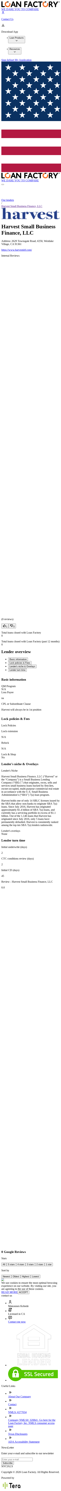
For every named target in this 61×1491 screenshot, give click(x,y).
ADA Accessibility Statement (23, 1441)
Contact (12, 1404)
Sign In (5, 59)
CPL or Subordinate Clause (16, 703)
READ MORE (9, 1292)
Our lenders (7, 200)
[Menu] (2, 184)
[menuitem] (16, 39)
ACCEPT (23, 1292)
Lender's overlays (10, 830)
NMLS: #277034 (17, 1412)
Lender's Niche (9, 770)
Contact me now (17, 1321)
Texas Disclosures (17, 1434)
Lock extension (9, 731)
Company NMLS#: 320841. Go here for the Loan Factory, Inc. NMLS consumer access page (31, 1423)
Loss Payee (7, 692)
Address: (6, 241)
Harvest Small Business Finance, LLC (21, 206)
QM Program (8, 686)
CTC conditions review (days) (17, 858)
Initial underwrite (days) (14, 847)
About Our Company (19, 1396)
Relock (5, 742)
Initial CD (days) (10, 870)
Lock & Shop (8, 754)
